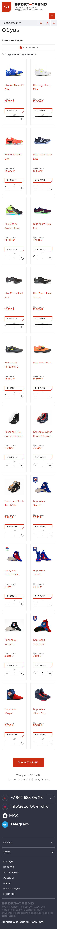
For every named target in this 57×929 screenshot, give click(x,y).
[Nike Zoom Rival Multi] (14, 279)
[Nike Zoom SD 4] (42, 348)
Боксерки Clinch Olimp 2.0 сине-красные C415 (42, 434)
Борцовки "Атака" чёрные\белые (13, 642)
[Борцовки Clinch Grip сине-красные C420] (42, 695)
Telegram (19, 823)
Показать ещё (28, 762)
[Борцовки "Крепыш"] (42, 625)
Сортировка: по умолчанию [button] (18, 54)
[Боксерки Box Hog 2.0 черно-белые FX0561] (14, 417)
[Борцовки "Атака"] (42, 487)
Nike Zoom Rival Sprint (42, 295)
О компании (11, 872)
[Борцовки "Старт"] (14, 695)
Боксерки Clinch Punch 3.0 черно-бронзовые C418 (14, 503)
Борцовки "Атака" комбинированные (42, 573)
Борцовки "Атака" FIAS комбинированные (14, 573)
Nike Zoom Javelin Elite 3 (12, 225)
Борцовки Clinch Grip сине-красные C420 (41, 711)
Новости (8, 867)
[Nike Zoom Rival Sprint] (42, 279)
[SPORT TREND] (18, 903)
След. (37, 779)
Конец (46, 779)
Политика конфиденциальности (23, 921)
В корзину (12, 111)
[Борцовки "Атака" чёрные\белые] (14, 625)
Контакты (9, 894)
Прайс (7, 883)
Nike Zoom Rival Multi (14, 295)
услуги (7, 852)
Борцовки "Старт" (10, 711)
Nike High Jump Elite (42, 87)
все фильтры (30, 47)
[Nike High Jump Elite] (42, 71)
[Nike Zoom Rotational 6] (14, 348)
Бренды (8, 861)
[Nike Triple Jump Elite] (42, 140)
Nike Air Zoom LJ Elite (14, 87)
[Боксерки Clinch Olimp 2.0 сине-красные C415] (42, 417)
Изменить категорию (12, 40)
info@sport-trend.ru (29, 806)
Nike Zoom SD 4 (42, 362)
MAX (13, 815)
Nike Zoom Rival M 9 (42, 225)
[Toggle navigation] (52, 16)
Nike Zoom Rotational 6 (11, 364)
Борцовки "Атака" (39, 503)
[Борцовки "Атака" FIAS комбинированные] (14, 556)
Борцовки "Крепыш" (39, 641)
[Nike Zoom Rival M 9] (42, 209)
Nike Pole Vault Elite (13, 156)
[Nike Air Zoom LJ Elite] (14, 71)
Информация (11, 888)
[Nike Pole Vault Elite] (14, 140)
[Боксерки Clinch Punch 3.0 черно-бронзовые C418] (14, 487)
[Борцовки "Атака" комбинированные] (42, 556)
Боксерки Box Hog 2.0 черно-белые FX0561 (13, 434)
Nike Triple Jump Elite (42, 156)
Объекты (8, 878)
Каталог (8, 842)
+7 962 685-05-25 (12, 23)
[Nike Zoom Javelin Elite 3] (14, 209)
